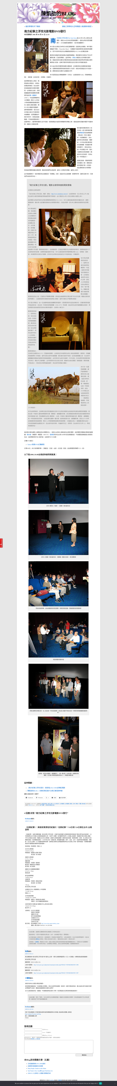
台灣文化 (57, 803)
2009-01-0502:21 (29, 953)
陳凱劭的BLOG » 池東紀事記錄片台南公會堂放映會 (45, 791)
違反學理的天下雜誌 (33, 26)
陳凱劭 (60, 1080)
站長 (26, 951)
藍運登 (52, 434)
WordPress (51, 1080)
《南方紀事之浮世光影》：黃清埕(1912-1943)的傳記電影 (46, 788)
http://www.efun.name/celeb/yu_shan (50, 923)
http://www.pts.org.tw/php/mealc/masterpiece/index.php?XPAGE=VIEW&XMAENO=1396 (56, 964)
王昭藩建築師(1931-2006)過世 (36, 1063)
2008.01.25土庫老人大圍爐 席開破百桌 (39, 1073)
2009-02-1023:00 (29, 1009)
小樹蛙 (27, 978)
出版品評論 (44, 803)
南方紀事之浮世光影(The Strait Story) (67, 38)
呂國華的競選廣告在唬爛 (35, 1066)
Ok (100, 1083)
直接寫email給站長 (35, 1039)
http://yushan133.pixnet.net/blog (33, 1014)
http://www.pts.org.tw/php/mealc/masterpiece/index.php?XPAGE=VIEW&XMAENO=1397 (56, 973)
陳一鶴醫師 (33, 95)
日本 (74, 803)
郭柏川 (74, 57)
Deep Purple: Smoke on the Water (37, 1068)
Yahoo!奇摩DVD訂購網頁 (35, 444)
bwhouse (28, 819)
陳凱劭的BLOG (58, 13)
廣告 (71, 803)
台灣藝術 (67, 803)
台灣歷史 (62, 803)
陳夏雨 (82, 132)
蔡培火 (38, 939)
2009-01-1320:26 (29, 980)
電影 (80, 803)
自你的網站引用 (50, 805)
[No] (115, 1083)
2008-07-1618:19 (29, 821)
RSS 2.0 (30, 805)
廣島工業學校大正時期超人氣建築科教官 (76, 26)
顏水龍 (29, 434)
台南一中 (52, 803)
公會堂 (37, 942)
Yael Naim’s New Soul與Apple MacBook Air (40, 1071)
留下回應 (42, 805)
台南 (48, 803)
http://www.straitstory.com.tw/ (59, 194)
